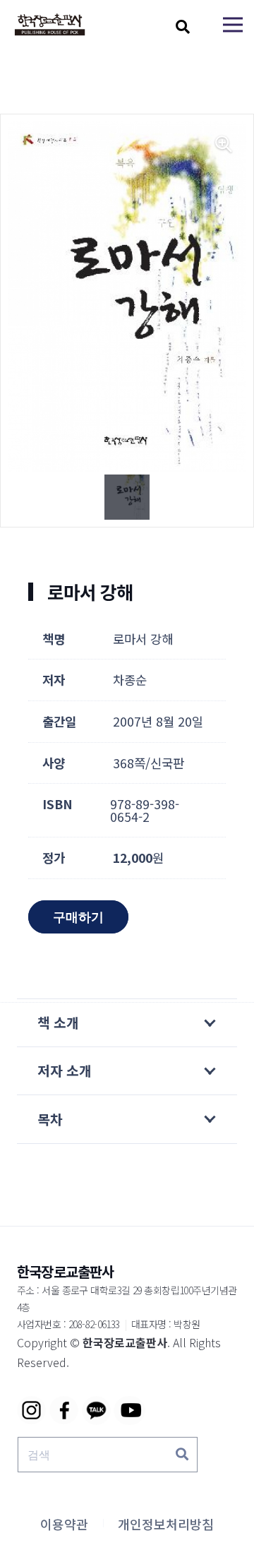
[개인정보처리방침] (166, 1524)
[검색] (182, 1454)
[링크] (49, 25)
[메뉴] (233, 24)
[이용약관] (64, 1524)
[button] (182, 27)
